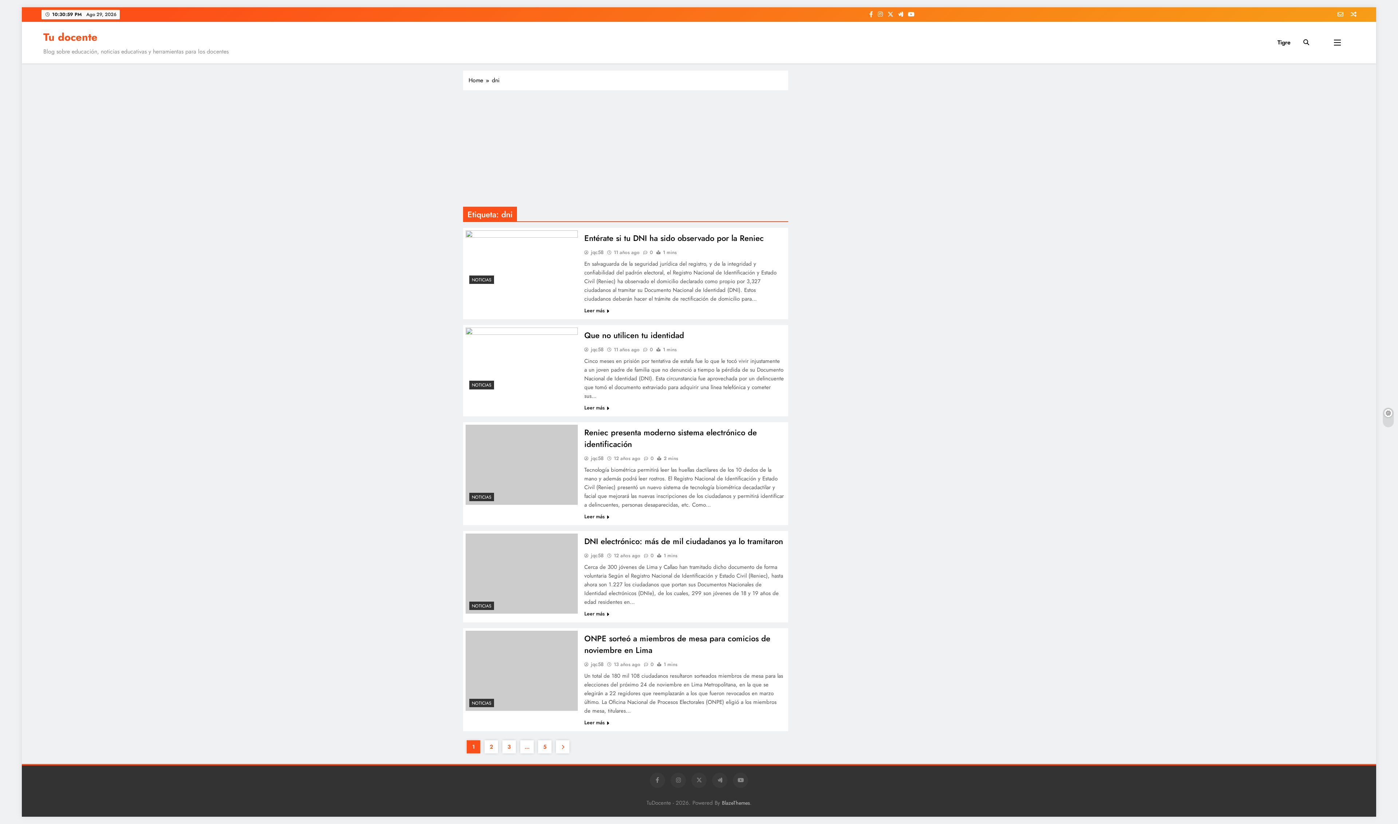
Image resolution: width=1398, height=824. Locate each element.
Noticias (481, 280)
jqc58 (597, 252)
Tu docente (70, 37)
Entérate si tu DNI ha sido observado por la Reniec (674, 238)
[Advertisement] (625, 148)
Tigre (1284, 42)
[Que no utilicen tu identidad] (522, 360)
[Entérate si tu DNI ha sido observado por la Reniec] (522, 259)
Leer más (594, 310)
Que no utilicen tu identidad (634, 335)
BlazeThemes (736, 803)
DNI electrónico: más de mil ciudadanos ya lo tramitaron (683, 541)
